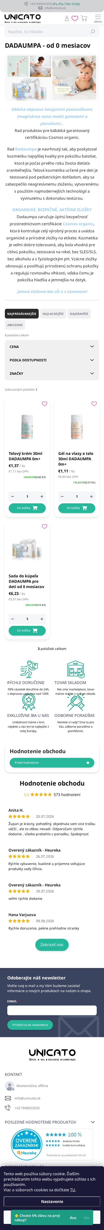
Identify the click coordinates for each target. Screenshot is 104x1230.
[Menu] (98, 18)
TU (72, 1189)
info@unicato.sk (27, 1098)
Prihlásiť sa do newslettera (30, 1025)
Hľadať (93, 31)
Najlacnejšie (53, 314)
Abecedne (15, 325)
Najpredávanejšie (21, 314)
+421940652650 (27, 1108)
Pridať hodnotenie (27, 763)
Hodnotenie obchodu (52, 783)
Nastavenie (52, 1201)
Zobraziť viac (52, 944)
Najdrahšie (79, 314)
